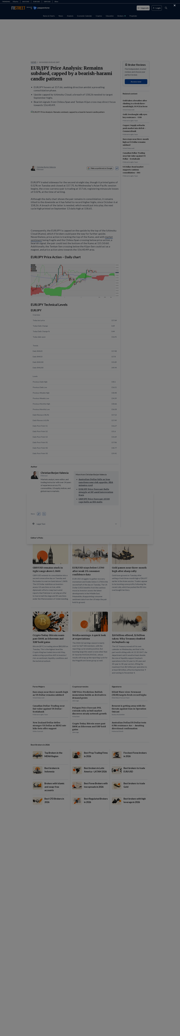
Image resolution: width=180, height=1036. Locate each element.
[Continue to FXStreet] (174, 5)
